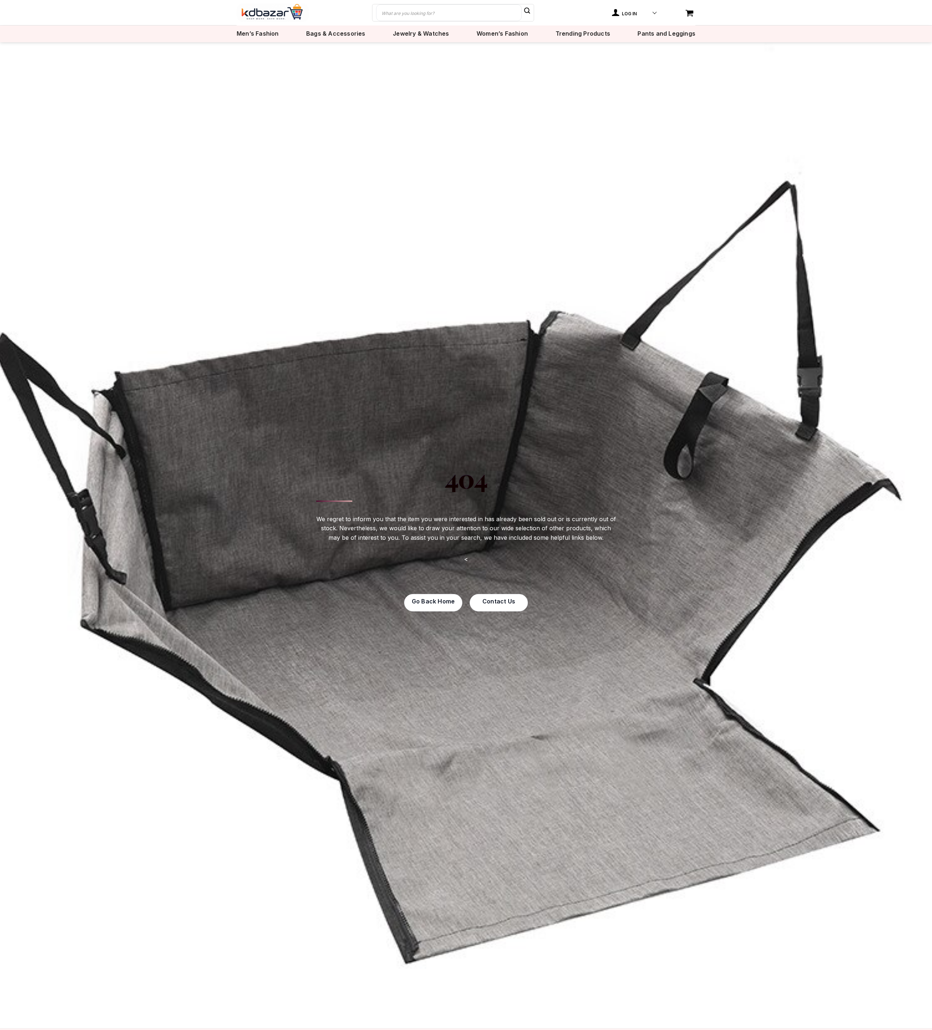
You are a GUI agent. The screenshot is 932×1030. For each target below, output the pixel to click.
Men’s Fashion (258, 33)
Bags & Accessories (336, 33)
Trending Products (583, 33)
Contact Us (498, 601)
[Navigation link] (690, 14)
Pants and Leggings (666, 33)
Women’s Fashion (502, 33)
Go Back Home (433, 601)
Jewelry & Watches (421, 33)
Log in (629, 13)
